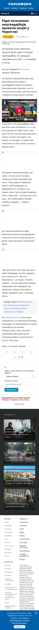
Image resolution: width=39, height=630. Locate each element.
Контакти (8, 569)
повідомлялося (12, 317)
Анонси (30, 8)
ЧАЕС (7, 352)
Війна (7, 522)
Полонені (23, 352)
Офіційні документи (24, 555)
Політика (8, 529)
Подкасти (24, 519)
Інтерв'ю (23, 526)
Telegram (6, 400)
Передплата (9, 572)
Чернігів (14, 352)
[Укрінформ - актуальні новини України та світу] (19, 4)
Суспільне (24, 69)
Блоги (22, 536)
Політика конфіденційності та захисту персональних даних (11, 596)
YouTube (25, 400)
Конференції (25, 551)
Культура (8, 549)
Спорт (7, 556)
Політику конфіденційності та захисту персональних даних (19, 620)
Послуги (6, 8)
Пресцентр (23, 8)
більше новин (19, 404)
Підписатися (11, 390)
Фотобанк (14, 8)
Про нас (8, 565)
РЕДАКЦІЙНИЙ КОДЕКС (10, 607)
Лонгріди (23, 542)
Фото (22, 529)
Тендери (8, 584)
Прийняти (19, 627)
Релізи (22, 559)
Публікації (24, 522)
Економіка (8, 532)
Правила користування (10, 579)
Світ (6, 539)
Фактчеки (8, 536)
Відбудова (8, 525)
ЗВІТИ (7, 603)
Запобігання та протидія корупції (11, 588)
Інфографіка (25, 539)
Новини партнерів (24, 547)
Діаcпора (8, 552)
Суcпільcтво (9, 546)
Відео (22, 532)
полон (30, 127)
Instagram (14, 400)
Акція (31, 352)
